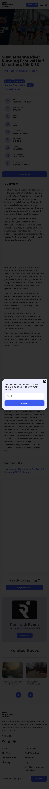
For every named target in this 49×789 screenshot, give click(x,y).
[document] (24, 394)
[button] (45, 381)
